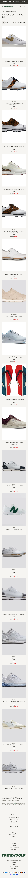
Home (3, 11)
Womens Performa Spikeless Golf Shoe (14, 357)
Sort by (14, 22)
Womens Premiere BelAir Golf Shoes (14, 274)
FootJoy (14, 59)
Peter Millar (14, 314)
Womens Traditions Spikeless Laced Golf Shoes (14, 486)
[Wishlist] (20, 6)
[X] (17, 822)
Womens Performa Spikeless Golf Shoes (14, 189)
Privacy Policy (14, 849)
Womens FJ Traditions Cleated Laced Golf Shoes (14, 571)
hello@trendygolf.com (14, 817)
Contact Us (14, 831)
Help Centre (14, 829)
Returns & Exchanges (14, 834)
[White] (13, 489)
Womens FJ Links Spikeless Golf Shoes (14, 61)
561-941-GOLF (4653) (14, 819)
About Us (14, 843)
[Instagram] (11, 822)
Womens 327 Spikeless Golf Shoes (14, 529)
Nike (15, 803)
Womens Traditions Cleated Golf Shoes (14, 788)
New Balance (14, 527)
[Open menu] (2, 6)
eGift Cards (14, 836)
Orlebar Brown (14, 397)
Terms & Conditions (14, 847)
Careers (14, 845)
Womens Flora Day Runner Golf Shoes (14, 316)
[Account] (22, 6)
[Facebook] (14, 822)
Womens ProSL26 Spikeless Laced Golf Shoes (14, 658)
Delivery (14, 833)
